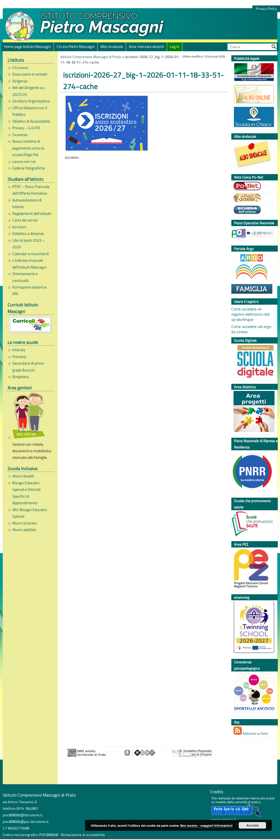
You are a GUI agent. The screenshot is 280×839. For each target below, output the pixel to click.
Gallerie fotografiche (28, 168)
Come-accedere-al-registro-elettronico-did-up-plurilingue (251, 314)
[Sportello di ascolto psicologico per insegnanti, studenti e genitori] (252, 693)
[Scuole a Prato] (252, 198)
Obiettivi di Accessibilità (31, 121)
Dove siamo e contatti (29, 74)
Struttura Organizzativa (31, 101)
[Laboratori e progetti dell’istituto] (252, 412)
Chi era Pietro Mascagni (76, 47)
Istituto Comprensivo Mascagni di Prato (90, 56)
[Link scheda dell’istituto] (252, 210)
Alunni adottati (24, 530)
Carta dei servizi (25, 220)
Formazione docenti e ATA (29, 290)
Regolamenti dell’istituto (31, 214)
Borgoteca (20, 377)
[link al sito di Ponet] (252, 186)
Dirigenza (19, 81)
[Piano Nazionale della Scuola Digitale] (252, 362)
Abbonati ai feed (255, 733)
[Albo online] (252, 95)
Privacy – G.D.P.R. (26, 128)
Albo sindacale (111, 47)
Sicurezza (19, 135)
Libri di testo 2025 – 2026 (28, 243)
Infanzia (18, 350)
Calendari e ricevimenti (30, 254)
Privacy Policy (266, 8)
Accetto (252, 825)
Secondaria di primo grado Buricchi (28, 366)
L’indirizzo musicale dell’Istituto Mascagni (29, 263)
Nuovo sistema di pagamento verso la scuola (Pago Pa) (28, 148)
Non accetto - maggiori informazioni (206, 825)
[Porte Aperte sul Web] (236, 815)
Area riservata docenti (146, 47)
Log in (174, 47)
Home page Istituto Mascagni (27, 47)
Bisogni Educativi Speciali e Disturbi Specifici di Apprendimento (26, 493)
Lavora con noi (24, 161)
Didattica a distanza (28, 233)
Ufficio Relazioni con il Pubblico (29, 111)
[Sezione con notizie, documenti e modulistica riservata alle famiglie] (32, 416)
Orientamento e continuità (25, 277)
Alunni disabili (23, 476)
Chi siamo (20, 68)
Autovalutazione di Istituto (27, 203)
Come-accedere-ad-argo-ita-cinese (251, 329)
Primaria (19, 357)
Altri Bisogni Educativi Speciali (29, 513)
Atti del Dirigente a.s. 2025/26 (28, 91)
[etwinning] (252, 628)
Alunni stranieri (24, 523)
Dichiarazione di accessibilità (83, 834)
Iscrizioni (19, 227)
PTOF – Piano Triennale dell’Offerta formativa (30, 190)
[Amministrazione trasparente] (252, 72)
